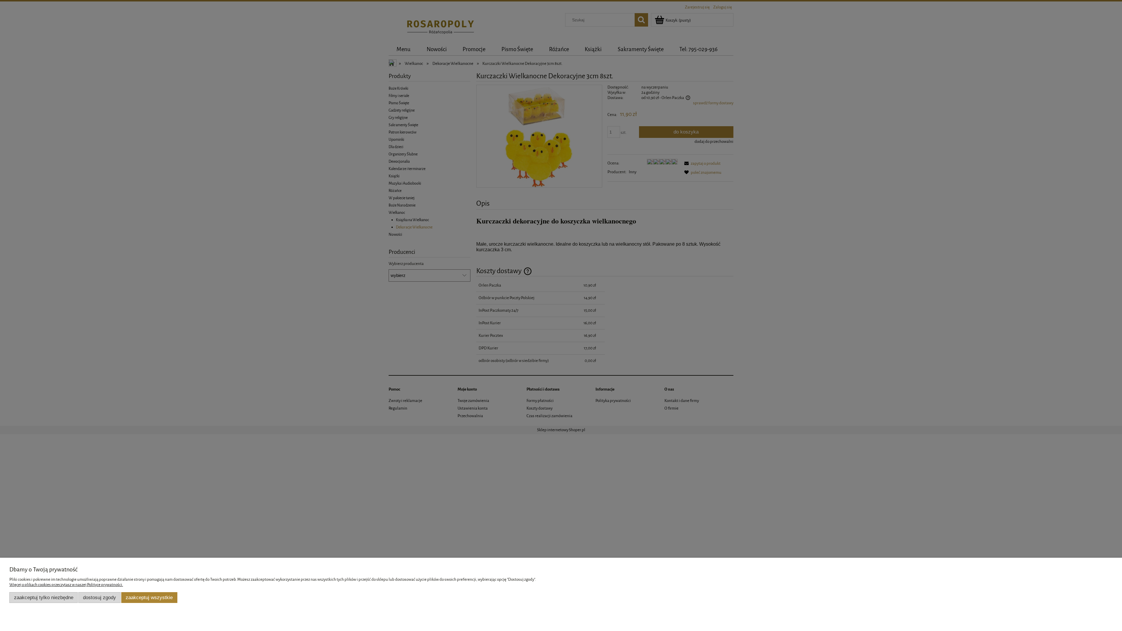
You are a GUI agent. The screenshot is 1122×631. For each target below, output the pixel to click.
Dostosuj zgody (99, 597)
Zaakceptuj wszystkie (149, 597)
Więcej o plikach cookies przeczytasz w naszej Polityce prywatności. (66, 584)
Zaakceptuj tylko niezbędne (43, 597)
